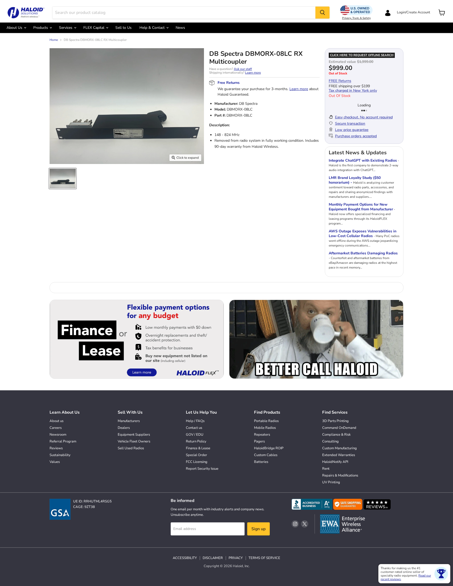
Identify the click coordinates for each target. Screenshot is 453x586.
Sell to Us (123, 27)
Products (41, 27)
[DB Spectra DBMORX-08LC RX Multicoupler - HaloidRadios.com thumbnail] (62, 178)
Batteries (261, 461)
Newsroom (58, 434)
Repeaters (262, 434)
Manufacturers (129, 421)
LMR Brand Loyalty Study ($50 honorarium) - (355, 180)
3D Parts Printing (335, 421)
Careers (56, 427)
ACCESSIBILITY (185, 558)
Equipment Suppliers (134, 434)
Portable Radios (266, 421)
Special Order (196, 455)
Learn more (253, 72)
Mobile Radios (265, 427)
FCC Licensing (196, 461)
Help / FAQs (195, 421)
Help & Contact (152, 27)
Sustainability (60, 455)
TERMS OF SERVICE (264, 558)
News (180, 27)
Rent (326, 468)
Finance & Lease (198, 448)
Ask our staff (243, 69)
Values (55, 461)
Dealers (124, 427)
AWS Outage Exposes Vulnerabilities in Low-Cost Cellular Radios (362, 233)
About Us (15, 27)
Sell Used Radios (131, 448)
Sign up (258, 529)
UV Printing (331, 482)
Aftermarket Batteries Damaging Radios (363, 253)
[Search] (322, 13)
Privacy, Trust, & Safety (356, 18)
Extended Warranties (338, 455)
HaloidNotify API (335, 461)
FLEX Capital (94, 27)
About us (56, 421)
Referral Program (63, 441)
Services (66, 27)
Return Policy (196, 441)
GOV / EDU (194, 434)
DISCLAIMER (213, 558)
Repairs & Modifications (340, 475)
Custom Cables (265, 455)
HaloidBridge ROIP (268, 448)
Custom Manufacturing (339, 448)
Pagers (259, 441)
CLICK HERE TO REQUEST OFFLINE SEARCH (361, 55)
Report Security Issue (202, 468)
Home (54, 40)
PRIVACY (236, 558)
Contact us (194, 427)
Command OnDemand (339, 427)
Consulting (330, 441)
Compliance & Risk (336, 434)
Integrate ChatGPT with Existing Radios (363, 160)
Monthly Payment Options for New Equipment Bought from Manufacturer (361, 207)
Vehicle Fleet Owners (134, 441)
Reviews (56, 448)
